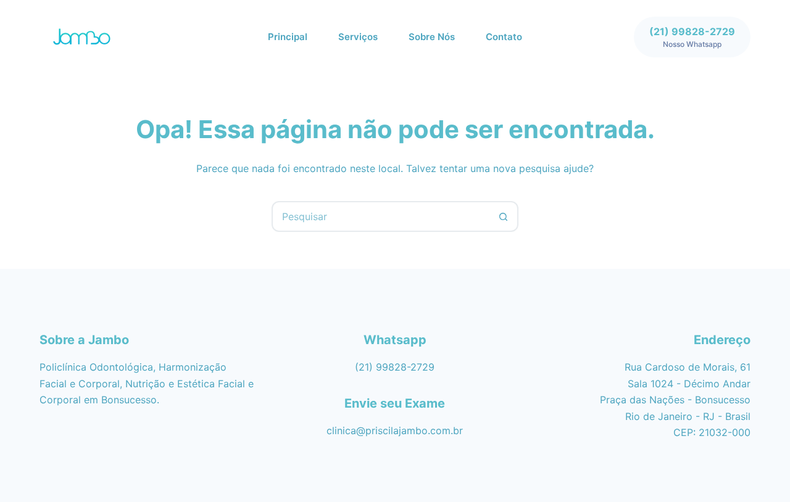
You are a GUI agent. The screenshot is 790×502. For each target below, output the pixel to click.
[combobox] (381, 216)
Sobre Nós (432, 37)
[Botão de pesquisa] (503, 216)
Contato (504, 37)
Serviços (358, 37)
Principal (287, 37)
